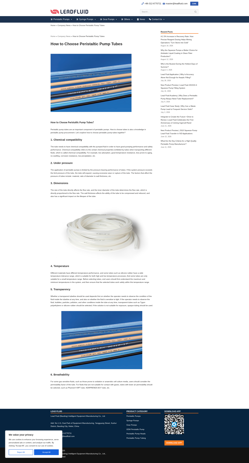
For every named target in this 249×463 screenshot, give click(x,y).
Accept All (46, 452)
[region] (33, 444)
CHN (194, 4)
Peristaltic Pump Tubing (136, 438)
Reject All (21, 452)
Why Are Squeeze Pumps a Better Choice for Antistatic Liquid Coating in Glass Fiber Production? (179, 53)
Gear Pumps (108, 19)
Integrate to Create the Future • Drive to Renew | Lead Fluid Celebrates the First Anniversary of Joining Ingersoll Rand (177, 120)
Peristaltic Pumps (61, 19)
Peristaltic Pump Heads (136, 434)
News (142, 19)
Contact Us (157, 19)
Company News (64, 25)
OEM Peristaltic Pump (135, 429)
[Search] (195, 11)
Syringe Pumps (86, 19)
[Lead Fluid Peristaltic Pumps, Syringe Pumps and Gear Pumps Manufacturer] (69, 12)
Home (53, 25)
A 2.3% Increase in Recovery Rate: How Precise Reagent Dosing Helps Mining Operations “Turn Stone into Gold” (177, 39)
